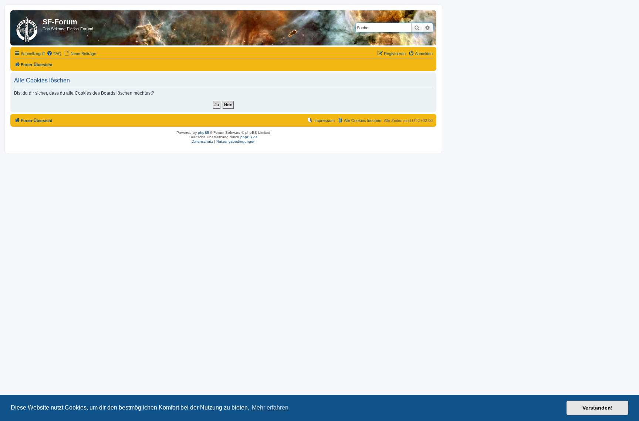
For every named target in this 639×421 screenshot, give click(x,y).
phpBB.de (249, 137)
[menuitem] (54, 53)
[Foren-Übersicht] (27, 28)
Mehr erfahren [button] (270, 407)
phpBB (204, 132)
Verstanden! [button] (597, 408)
